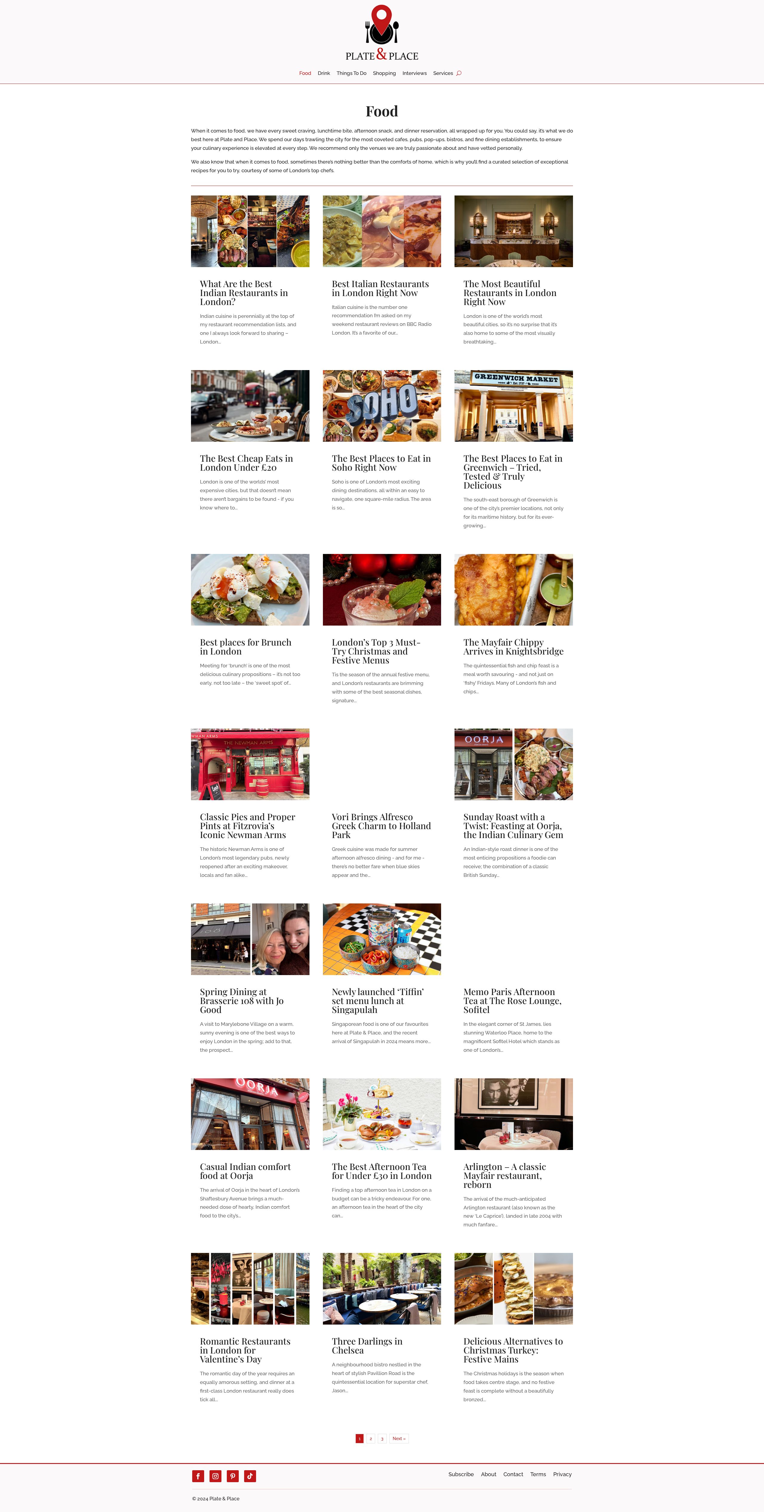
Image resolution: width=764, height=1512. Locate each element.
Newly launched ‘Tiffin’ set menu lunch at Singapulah (382, 985)
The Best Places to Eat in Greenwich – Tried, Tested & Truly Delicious (514, 456)
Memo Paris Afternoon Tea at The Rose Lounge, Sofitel (514, 985)
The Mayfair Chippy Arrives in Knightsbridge (514, 636)
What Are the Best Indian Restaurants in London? (250, 277)
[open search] (458, 73)
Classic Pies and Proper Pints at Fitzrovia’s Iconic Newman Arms (250, 811)
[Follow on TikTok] (250, 1476)
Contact (513, 1474)
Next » (399, 1438)
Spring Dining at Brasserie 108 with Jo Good (250, 985)
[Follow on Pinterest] (233, 1476)
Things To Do (351, 73)
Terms (538, 1474)
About (488, 1474)
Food (305, 73)
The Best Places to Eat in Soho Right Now (382, 456)
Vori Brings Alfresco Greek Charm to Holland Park (382, 811)
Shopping (384, 73)
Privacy (562, 1474)
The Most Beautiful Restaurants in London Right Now (514, 277)
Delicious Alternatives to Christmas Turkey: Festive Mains (514, 1335)
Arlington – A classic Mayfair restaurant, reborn (514, 1160)
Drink (324, 73)
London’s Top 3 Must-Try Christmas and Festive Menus (382, 636)
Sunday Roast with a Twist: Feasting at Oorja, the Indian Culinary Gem (514, 811)
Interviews (415, 73)
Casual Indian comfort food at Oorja (250, 1160)
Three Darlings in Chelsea (382, 1335)
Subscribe (461, 1474)
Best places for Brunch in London (250, 636)
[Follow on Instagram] (215, 1476)
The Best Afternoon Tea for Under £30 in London (382, 1160)
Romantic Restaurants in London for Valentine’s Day (250, 1335)
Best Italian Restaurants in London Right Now (382, 277)
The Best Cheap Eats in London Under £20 (250, 456)
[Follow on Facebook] (198, 1476)
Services (443, 73)
